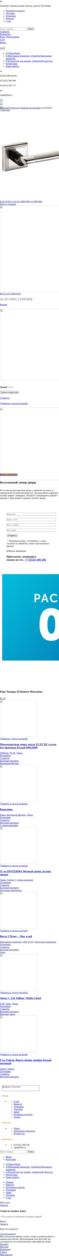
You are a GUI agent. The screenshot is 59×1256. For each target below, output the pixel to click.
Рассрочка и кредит (23, 1114)
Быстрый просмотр (9, 761)
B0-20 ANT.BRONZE (10, 294)
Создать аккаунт (8, 1234)
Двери (19, 753)
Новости (18, 1104)
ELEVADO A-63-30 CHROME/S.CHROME (21, 201)
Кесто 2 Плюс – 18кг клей (16, 936)
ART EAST (27, 942)
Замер (16, 1112)
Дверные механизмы (30, 108)
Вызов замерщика (8, 474)
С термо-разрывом (24, 880)
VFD (2, 1004)
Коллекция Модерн (16, 815)
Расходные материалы (45, 942)
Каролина (6, 809)
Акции (17, 1117)
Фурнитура (14, 108)
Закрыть (4, 1205)
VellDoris (4, 753)
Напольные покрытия (10, 942)
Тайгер (10, 1069)
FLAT (12, 753)
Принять (4, 1244)
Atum (8, 1004)
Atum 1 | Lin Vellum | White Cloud (20, 998)
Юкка (3, 815)
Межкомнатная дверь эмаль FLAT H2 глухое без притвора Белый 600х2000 (28, 746)
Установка (19, 1106)
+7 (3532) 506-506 (35, 559)
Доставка (18, 1109)
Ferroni (10, 880)
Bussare (3, 304)
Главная (4, 108)
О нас (16, 1101)
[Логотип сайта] (0, 26)
